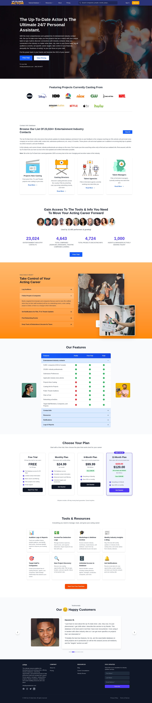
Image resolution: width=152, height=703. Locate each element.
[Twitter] (31, 689)
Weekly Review (81, 673)
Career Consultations (83, 670)
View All (127, 132)
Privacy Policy (114, 698)
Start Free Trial (33, 490)
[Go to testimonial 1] (69, 647)
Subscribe (117, 686)
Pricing (68, 3)
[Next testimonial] (134, 630)
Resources (49, 3)
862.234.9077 (39, 66)
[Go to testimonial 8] (81, 647)
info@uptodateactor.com (26, 66)
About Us (52, 667)
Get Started (61, 487)
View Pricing (41, 58)
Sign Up (135, 3)
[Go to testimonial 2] (70, 647)
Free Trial (26, 58)
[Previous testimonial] (17, 630)
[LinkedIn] (34, 689)
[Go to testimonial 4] (74, 647)
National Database (34, 3)
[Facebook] (24, 689)
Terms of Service (124, 698)
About (60, 3)
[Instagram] (27, 689)
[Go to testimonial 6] (78, 647)
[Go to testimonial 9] (82, 647)
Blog (78, 667)
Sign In (127, 3)
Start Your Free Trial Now (76, 586)
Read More (31, 185)
